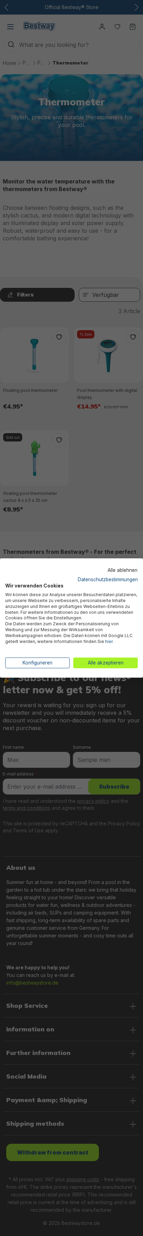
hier (108, 641)
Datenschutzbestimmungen (108, 579)
